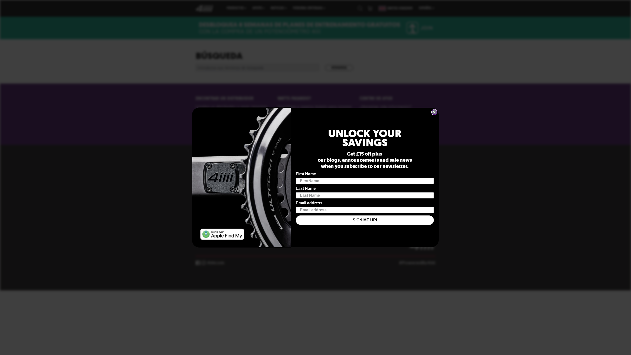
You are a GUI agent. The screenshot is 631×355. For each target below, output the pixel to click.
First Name (306, 174)
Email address (309, 203)
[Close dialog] (434, 112)
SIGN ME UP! (365, 220)
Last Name (306, 188)
